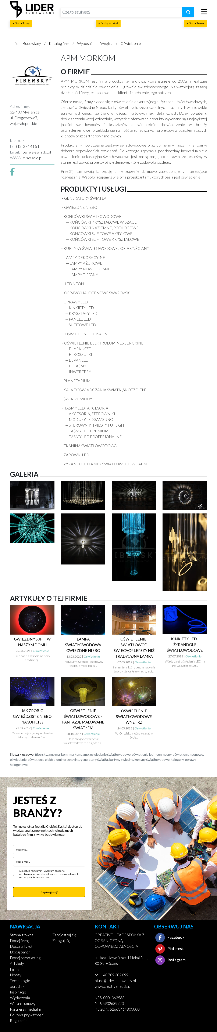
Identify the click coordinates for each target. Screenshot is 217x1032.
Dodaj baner (20, 952)
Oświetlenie (131, 43)
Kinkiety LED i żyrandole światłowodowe (185, 644)
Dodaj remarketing (25, 957)
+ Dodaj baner (195, 23)
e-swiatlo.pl (32, 157)
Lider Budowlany (27, 43)
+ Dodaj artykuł (108, 23)
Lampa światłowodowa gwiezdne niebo (83, 645)
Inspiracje (18, 992)
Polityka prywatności (27, 1015)
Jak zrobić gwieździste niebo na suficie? (32, 716)
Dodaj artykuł (21, 946)
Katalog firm (59, 43)
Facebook (176, 937)
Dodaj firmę (19, 940)
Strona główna (21, 934)
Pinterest (175, 948)
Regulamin (18, 1020)
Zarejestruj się (64, 934)
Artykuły (17, 963)
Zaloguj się (61, 940)
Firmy (14, 969)
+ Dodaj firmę (21, 23)
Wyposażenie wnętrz (95, 43)
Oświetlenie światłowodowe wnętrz (134, 716)
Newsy (15, 975)
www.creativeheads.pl (113, 986)
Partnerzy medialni (25, 1009)
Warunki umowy (23, 1003)
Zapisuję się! (49, 892)
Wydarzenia (20, 997)
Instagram (176, 959)
